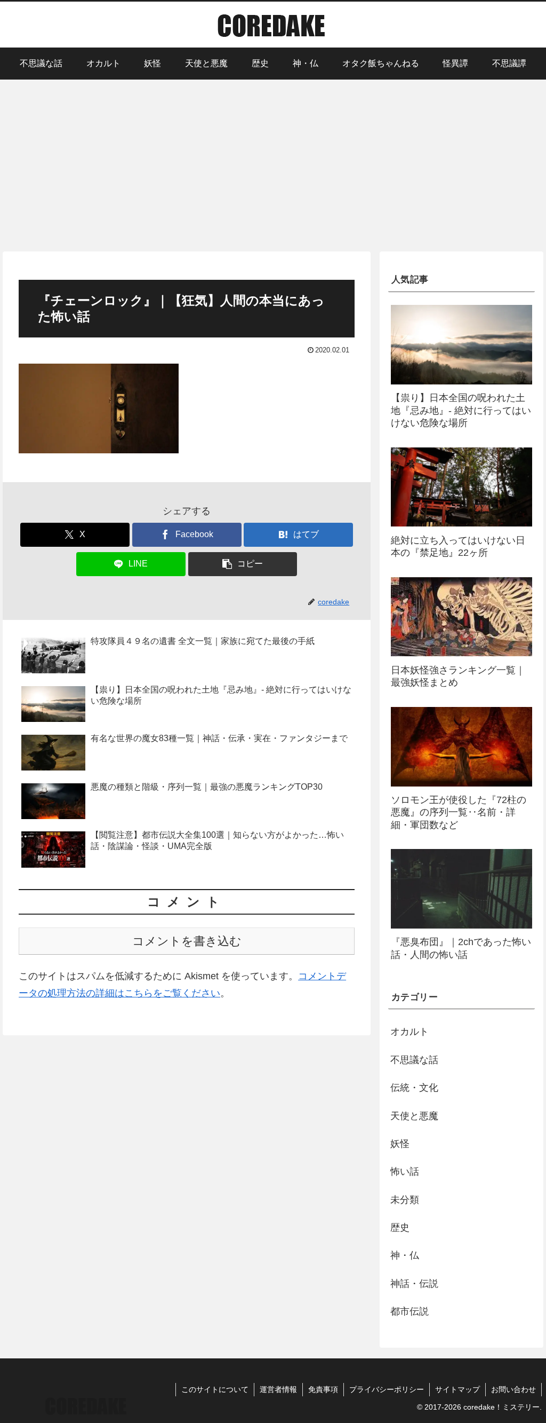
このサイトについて (214, 1389)
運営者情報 (278, 1389)
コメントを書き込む (187, 941)
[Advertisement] (273, 164)
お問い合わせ (513, 1389)
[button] (243, 564)
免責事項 (323, 1389)
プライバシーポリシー (386, 1389)
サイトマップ (457, 1389)
